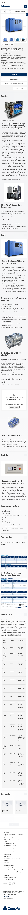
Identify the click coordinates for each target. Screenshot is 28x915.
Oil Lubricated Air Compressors (11, 837)
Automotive (6, 862)
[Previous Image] (3, 25)
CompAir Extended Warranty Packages (13, 871)
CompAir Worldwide (8, 879)
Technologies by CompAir (10, 877)
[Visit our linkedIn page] (10, 883)
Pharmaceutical (7, 856)
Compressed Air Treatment (10, 845)
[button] (14, 96)
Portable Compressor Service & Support (13, 869)
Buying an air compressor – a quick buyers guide (14, 835)
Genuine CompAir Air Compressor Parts (13, 867)
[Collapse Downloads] (25, 794)
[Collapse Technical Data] (25, 537)
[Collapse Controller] (25, 455)
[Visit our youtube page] (13, 883)
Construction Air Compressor (10, 851)
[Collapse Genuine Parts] (25, 614)
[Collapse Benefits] (25, 96)
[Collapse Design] (25, 235)
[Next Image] (24, 25)
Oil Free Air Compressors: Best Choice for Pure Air (13, 840)
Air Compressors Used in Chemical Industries (12, 859)
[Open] (25, 6)
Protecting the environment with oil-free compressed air (13, 853)
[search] (25, 2)
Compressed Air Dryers (9, 843)
